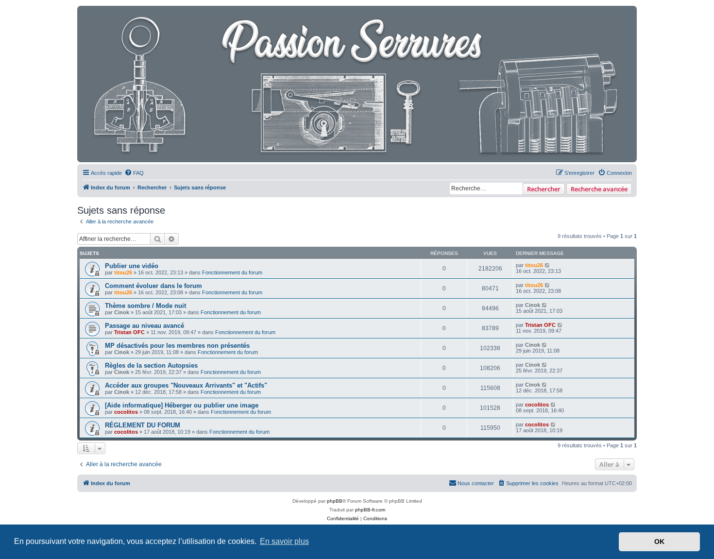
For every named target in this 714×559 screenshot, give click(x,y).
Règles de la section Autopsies (151, 365)
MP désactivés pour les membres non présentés (177, 345)
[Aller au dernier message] (547, 265)
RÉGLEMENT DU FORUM (142, 425)
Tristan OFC (129, 332)
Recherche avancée (599, 189)
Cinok (121, 312)
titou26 (123, 272)
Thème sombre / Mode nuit (145, 305)
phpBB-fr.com (370, 509)
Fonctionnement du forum (232, 272)
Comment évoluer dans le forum (153, 285)
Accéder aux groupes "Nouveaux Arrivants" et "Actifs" (186, 385)
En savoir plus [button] (284, 541)
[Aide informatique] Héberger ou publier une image (181, 405)
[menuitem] (134, 173)
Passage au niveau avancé (144, 325)
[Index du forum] (355, 84)
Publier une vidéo (131, 266)
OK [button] (659, 541)
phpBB (334, 501)
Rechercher (544, 189)
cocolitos (126, 412)
